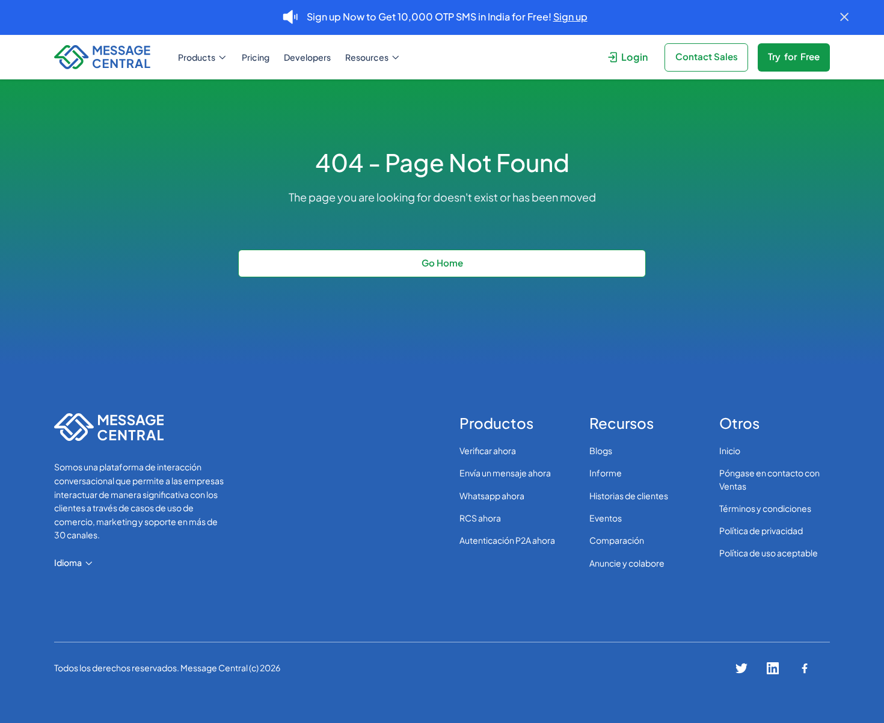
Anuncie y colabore (627, 563)
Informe (605, 472)
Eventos (605, 517)
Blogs (600, 450)
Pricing (255, 57)
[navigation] (107, 57)
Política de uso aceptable (768, 552)
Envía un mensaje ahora (505, 472)
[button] (203, 57)
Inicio (729, 450)
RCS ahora (480, 517)
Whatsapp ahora (491, 495)
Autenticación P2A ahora (507, 540)
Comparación (616, 540)
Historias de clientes (628, 495)
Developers (307, 57)
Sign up (570, 16)
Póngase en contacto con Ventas (769, 479)
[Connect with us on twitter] (741, 668)
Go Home (442, 262)
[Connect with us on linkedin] (773, 668)
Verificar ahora (487, 450)
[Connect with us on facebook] (805, 668)
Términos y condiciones (765, 508)
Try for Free (794, 56)
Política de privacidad (761, 530)
